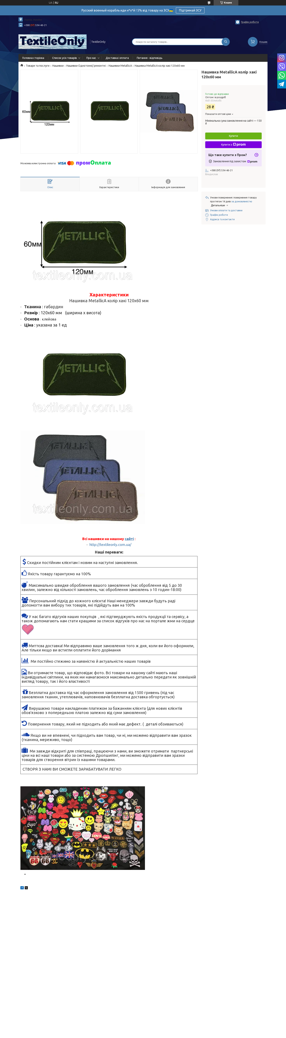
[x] (26, 888)
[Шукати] (226, 42)
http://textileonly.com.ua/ (110, 545)
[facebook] (22, 888)
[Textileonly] (52, 41)
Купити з (226, 144)
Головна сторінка (33, 58)
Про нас (91, 58)
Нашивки (58, 65)
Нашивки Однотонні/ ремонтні (86, 65)
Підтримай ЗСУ (190, 10)
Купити (233, 135)
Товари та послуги (37, 65)
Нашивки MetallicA (120, 65)
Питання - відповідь (149, 58)
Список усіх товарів (64, 58)
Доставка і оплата (117, 58)
